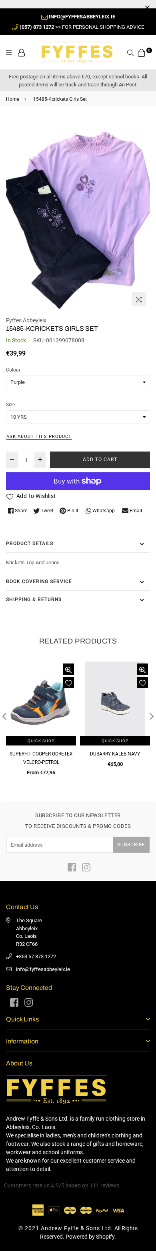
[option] (78, 214)
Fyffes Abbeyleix (26, 320)
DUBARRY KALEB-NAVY (115, 754)
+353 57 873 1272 (36, 956)
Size (10, 405)
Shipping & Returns (34, 599)
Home (12, 99)
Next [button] (151, 716)
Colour (13, 370)
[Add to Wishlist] (68, 682)
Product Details (29, 543)
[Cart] (141, 52)
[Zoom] (139, 299)
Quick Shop (41, 741)
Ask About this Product (39, 436)
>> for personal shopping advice (82, 27)
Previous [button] (4, 716)
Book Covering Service (39, 581)
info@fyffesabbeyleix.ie (43, 969)
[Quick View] (68, 669)
